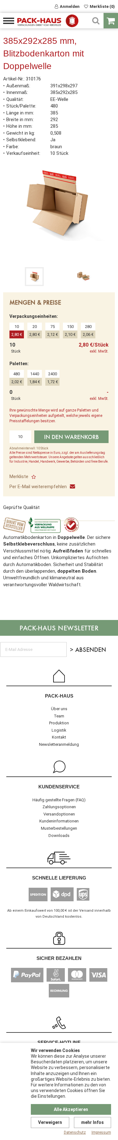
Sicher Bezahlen (59, 958)
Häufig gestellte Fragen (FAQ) (59, 800)
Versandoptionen (59, 814)
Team (59, 716)
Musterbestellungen (59, 828)
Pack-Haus (59, 696)
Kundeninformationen (59, 821)
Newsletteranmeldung (59, 744)
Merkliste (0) (102, 6)
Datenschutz (75, 1132)
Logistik (59, 730)
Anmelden (70, 6)
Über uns (59, 708)
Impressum (101, 1132)
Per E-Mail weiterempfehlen (38, 486)
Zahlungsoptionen (59, 806)
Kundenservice (59, 786)
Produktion (59, 723)
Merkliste (18, 476)
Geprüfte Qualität (21, 507)
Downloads (59, 835)
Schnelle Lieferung (59, 877)
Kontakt (59, 737)
